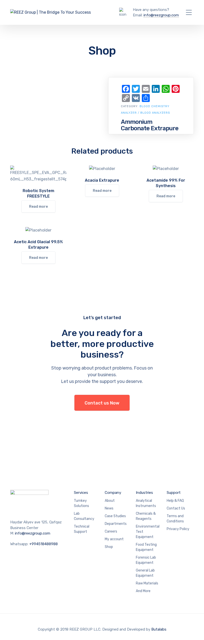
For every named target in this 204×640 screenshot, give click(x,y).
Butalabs (158, 629)
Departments (116, 524)
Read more (38, 206)
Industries (144, 492)
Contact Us (176, 508)
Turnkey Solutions (81, 503)
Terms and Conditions (175, 518)
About (110, 501)
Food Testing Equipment (146, 547)
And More (143, 591)
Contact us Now (102, 403)
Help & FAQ (175, 501)
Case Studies (115, 516)
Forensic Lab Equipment (146, 560)
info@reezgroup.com (161, 15)
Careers (111, 531)
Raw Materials (147, 583)
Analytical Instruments (146, 503)
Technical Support (81, 529)
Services (81, 492)
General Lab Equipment (145, 573)
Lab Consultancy (84, 516)
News (109, 508)
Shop (109, 547)
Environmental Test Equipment (147, 531)
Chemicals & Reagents (146, 516)
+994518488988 (43, 544)
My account (114, 539)
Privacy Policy (178, 529)
